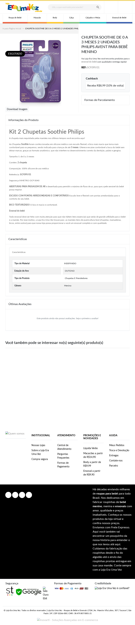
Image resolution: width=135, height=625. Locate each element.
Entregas (113, 455)
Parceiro (113, 466)
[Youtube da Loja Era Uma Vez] (22, 495)
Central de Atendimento (64, 447)
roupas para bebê (107, 493)
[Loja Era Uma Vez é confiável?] (112, 588)
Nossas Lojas (38, 445)
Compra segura (39, 459)
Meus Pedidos (116, 445)
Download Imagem (17, 109)
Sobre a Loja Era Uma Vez (40, 452)
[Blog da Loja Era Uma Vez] (29, 495)
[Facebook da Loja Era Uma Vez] (8, 495)
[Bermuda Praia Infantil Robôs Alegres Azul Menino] (41, 364)
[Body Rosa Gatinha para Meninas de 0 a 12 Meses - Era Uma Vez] (67, 364)
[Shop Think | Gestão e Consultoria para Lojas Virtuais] (9, 591)
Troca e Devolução (119, 450)
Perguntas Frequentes (63, 456)
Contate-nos (116, 460)
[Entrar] (111, 7)
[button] (125, 7)
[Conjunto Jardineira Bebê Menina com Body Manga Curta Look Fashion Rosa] (93, 364)
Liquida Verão (90, 448)
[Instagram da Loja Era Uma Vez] (15, 495)
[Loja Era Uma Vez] (24, 7)
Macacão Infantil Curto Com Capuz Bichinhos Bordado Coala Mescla (119, 385)
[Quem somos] (14, 433)
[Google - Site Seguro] (28, 592)
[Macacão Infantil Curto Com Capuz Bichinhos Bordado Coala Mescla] (119, 364)
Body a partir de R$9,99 (92, 464)
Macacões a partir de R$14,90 (93, 455)
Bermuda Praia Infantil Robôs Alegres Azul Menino (41, 385)
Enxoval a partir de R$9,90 (91, 473)
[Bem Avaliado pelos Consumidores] (46, 594)
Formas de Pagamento (63, 465)
